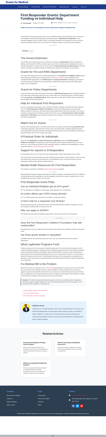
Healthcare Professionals (49, 6)
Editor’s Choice (11, 405)
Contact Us (10, 398)
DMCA (40, 405)
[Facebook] (73, 406)
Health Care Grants (27, 27)
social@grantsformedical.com (80, 395)
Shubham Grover (62, 22)
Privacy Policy (42, 395)
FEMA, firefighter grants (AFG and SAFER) (35, 290)
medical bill (48, 268)
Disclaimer (41, 401)
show (30, 51)
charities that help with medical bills (43, 146)
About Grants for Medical (13, 395)
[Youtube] (81, 406)
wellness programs (59, 77)
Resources (83, 6)
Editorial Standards (12, 401)
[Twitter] (77, 406)
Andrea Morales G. (73, 22)
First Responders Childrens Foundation (34, 295)
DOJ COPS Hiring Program (31, 293)
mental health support (50, 169)
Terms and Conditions (44, 398)
